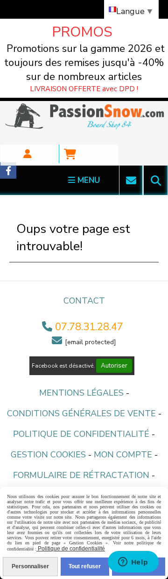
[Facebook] (8, 170)
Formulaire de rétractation (81, 475)
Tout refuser (85, 566)
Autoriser (114, 366)
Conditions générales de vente (81, 413)
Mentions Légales (81, 392)
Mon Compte (123, 454)
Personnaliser (30, 566)
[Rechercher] (156, 180)
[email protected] (90, 342)
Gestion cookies (48, 454)
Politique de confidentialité (81, 434)
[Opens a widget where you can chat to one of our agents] (133, 562)
